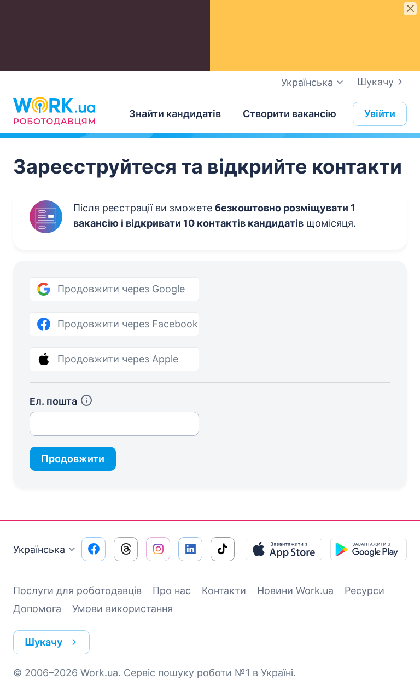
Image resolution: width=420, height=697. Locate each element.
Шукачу (375, 82)
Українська (39, 549)
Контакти (224, 590)
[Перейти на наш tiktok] (223, 549)
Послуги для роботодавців (77, 590)
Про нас (172, 590)
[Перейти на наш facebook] (93, 549)
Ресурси (364, 590)
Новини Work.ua (295, 590)
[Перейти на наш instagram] (158, 549)
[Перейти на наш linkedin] (190, 549)
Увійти (379, 113)
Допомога (37, 608)
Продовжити (72, 458)
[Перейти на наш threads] (126, 549)
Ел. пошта (53, 401)
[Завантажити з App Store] (284, 549)
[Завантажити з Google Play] (368, 549)
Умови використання (122, 608)
